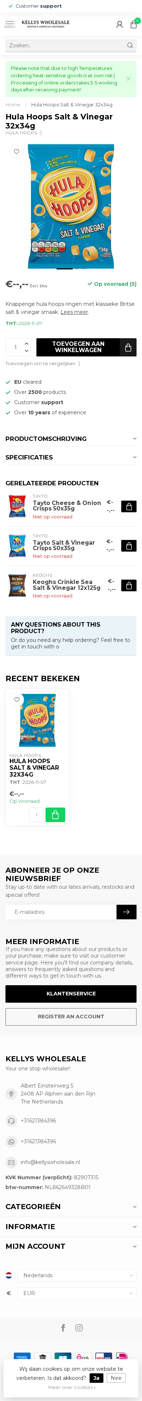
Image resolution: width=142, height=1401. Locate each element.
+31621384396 (38, 1120)
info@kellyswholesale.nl (50, 1162)
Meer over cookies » (72, 1387)
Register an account (71, 1016)
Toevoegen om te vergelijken (40, 363)
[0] (134, 24)
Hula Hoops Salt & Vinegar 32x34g (72, 104)
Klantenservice (71, 993)
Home (12, 104)
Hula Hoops (21, 133)
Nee (116, 1378)
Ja (96, 1378)
